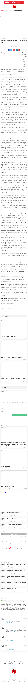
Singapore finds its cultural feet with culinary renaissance (13, 379)
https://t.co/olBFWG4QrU (9, 649)
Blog (10, 662)
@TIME (6, 618)
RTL (15, 663)
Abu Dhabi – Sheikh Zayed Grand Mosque (11, 357)
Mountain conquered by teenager (14, 512)
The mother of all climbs (12, 518)
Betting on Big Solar (11, 588)
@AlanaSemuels (9, 629)
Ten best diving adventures (8, 336)
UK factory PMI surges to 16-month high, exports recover (16, 571)
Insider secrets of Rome (7, 486)
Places (25, 359)
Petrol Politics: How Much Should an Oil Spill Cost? (16, 583)
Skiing (9, 312)
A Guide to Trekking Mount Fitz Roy (14, 524)
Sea (26, 338)
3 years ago (25, 618)
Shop (15, 662)
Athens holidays (5, 466)
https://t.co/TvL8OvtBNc (9, 622)
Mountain (3, 14)
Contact (20, 662)
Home (6, 662)
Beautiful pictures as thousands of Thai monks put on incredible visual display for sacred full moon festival (13, 444)
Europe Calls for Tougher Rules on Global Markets (16, 577)
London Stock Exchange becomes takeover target (16, 565)
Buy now (20, 663)
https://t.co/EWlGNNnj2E (9, 640)
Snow (13, 312)
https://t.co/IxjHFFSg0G (14, 631)
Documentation (8, 663)
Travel (16, 312)
